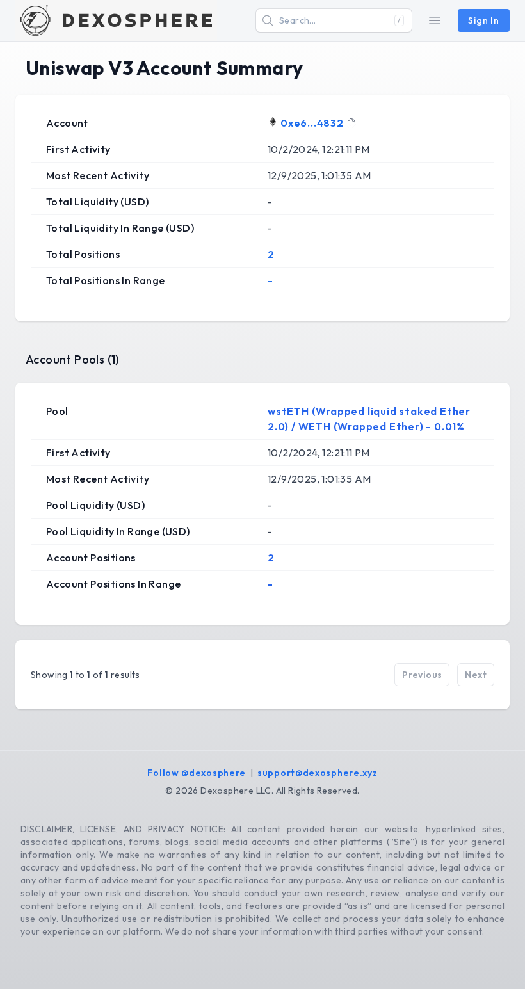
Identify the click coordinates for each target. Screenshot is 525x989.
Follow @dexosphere (196, 772)
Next (476, 674)
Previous (422, 674)
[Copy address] (351, 123)
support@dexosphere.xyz (317, 772)
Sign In (483, 20)
